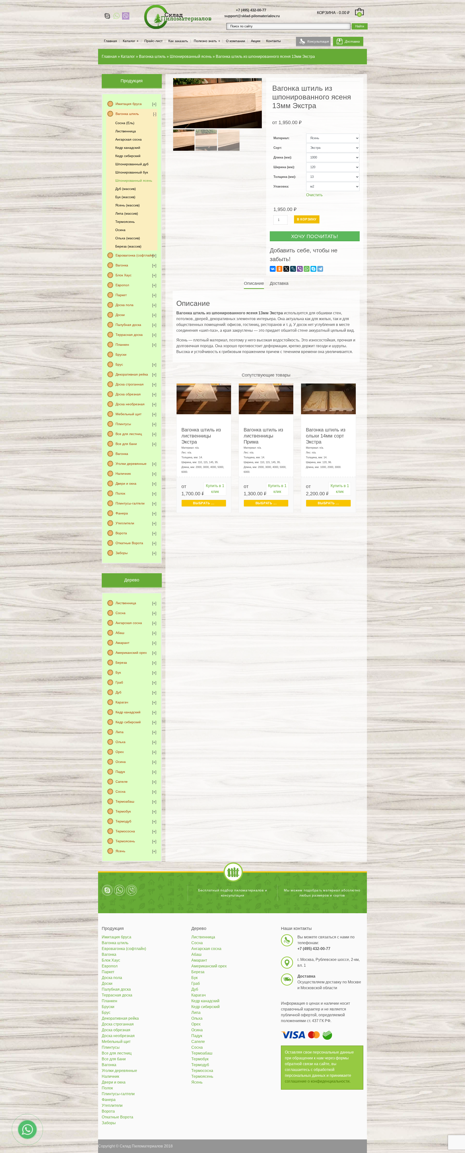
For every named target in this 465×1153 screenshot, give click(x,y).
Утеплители (125, 523)
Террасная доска (129, 335)
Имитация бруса (129, 104)
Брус (119, 364)
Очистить (314, 195)
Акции (255, 41)
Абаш (120, 633)
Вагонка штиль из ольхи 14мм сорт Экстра (325, 436)
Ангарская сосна (128, 139)
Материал (280, 138)
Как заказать (178, 41)
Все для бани (126, 444)
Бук (118, 672)
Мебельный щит (128, 414)
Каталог (129, 41)
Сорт (277, 148)
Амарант (122, 643)
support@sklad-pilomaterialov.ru (252, 16)
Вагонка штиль (127, 114)
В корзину (307, 219)
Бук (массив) (125, 197)
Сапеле (122, 782)
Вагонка (122, 265)
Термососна (125, 831)
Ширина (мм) (283, 167)
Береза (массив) (128, 246)
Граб (119, 682)
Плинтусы (123, 424)
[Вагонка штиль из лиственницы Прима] (266, 399)
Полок (120, 493)
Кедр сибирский (127, 156)
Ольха (120, 742)
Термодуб (123, 821)
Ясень (120, 851)
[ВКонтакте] (273, 269)
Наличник (123, 473)
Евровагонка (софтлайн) (135, 255)
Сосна (120, 613)
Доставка (352, 41)
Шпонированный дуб (131, 164)
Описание (254, 283)
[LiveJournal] (293, 269)
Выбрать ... (203, 503)
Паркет (121, 295)
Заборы (122, 553)
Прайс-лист (153, 41)
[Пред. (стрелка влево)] (8, 577)
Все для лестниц (129, 434)
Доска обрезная (128, 394)
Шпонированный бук (131, 172)
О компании (235, 41)
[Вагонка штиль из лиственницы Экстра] (204, 399)
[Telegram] (320, 269)
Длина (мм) (282, 157)
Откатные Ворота (129, 543)
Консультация (318, 41)
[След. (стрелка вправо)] (456, 577)
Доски (120, 315)
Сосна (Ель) (124, 123)
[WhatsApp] (116, 16)
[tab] (254, 283)
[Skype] (107, 16)
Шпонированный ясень (133, 180)
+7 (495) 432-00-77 (251, 10)
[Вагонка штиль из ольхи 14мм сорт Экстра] (328, 399)
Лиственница (125, 131)
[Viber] (125, 16)
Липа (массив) (126, 213)
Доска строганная (130, 384)
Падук (120, 772)
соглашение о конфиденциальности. (317, 1081)
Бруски (121, 354)
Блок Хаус (124, 275)
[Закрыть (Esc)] (459, 5)
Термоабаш (125, 801)
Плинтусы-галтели (130, 503)
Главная (110, 41)
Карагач (122, 702)
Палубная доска (128, 325)
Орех (120, 752)
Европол (122, 285)
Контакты (273, 41)
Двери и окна (126, 483)
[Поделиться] (449, 5)
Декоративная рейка (132, 374)
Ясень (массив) (127, 205)
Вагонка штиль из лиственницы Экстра (201, 436)
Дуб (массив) (125, 189)
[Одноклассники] (279, 269)
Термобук (123, 811)
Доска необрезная (130, 404)
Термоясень (125, 222)
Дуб (118, 692)
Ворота (121, 533)
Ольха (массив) (127, 238)
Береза (121, 662)
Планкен (122, 345)
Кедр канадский (127, 148)
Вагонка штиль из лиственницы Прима (263, 436)
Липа (120, 732)
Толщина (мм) (284, 177)
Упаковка (280, 186)
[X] (286, 269)
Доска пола (124, 305)
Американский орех (131, 653)
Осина (120, 230)
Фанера (122, 513)
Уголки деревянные (131, 464)
